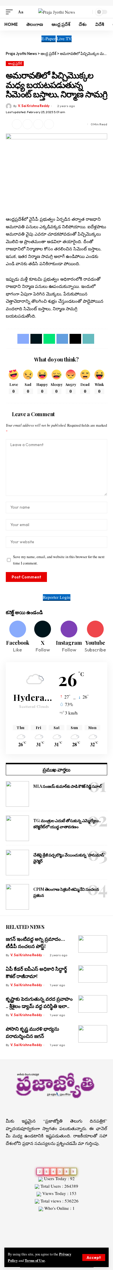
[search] (87, 12)
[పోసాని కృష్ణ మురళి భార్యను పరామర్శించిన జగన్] (92, 1034)
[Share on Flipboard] (27, 124)
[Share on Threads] (75, 339)
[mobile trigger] (11, 12)
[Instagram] (69, 637)
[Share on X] (17, 124)
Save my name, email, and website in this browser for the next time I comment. (59, 559)
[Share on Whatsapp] (49, 339)
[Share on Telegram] (62, 339)
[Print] (49, 124)
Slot (9, 1218)
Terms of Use (35, 1260)
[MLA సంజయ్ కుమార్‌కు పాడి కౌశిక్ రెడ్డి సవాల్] (17, 794)
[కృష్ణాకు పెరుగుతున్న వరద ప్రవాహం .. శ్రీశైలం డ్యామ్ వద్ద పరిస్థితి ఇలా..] (92, 1004)
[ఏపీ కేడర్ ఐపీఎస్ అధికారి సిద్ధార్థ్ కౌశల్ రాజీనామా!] (92, 974)
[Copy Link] (38, 124)
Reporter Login (56, 597)
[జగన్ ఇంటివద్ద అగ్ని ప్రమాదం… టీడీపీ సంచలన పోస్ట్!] (92, 944)
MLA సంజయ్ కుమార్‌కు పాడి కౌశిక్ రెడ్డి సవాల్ (67, 786)
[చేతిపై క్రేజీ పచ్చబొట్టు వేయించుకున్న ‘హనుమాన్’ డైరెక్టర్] (17, 862)
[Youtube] (95, 637)
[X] (43, 637)
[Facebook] (18, 637)
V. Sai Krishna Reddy (34, 106)
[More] (60, 124)
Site (17, 1218)
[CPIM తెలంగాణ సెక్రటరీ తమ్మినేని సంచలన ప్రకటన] (17, 897)
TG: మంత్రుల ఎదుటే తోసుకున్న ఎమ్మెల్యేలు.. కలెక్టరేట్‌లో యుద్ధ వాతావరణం (67, 823)
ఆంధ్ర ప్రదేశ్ (15, 63)
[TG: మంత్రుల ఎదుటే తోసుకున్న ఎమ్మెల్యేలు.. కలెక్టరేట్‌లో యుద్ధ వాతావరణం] (17, 828)
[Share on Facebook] (23, 339)
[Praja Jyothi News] (56, 12)
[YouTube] (60, 1242)
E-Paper (48, 38)
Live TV (64, 38)
